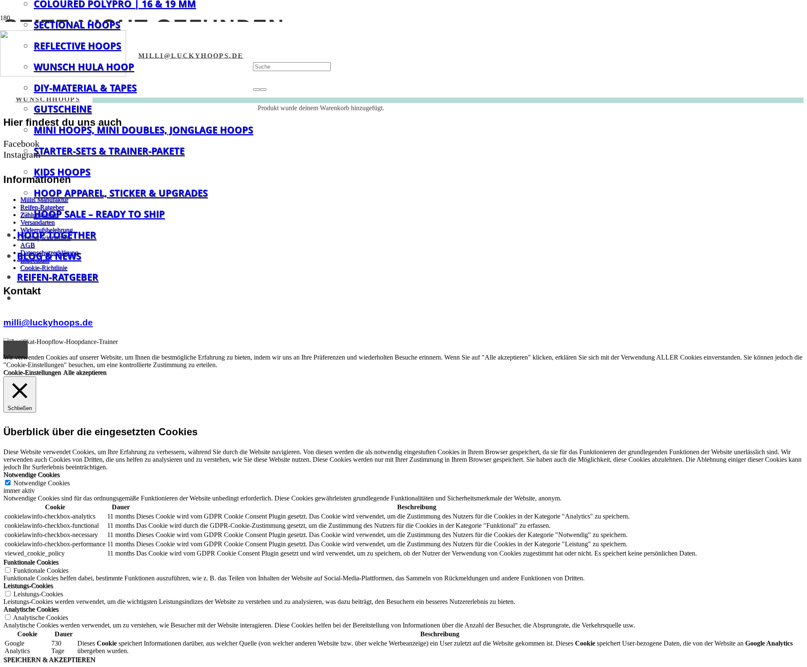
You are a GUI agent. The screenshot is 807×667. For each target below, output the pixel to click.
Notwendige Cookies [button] (31, 474)
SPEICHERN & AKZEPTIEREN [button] (49, 659)
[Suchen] (256, 89)
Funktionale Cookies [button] (30, 562)
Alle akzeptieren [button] (84, 372)
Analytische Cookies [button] (30, 609)
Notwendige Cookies (41, 483)
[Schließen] (263, 89)
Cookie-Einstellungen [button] (32, 372)
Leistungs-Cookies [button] (28, 585)
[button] (15, 350)
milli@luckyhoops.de (48, 322)
